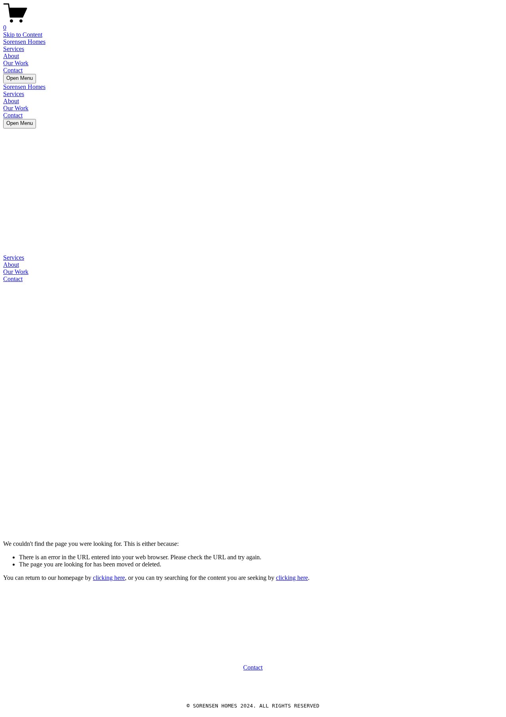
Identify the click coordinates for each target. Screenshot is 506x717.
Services (13, 48)
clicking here (109, 577)
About (11, 56)
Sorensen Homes (24, 41)
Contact (13, 70)
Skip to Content (22, 34)
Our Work (15, 63)
